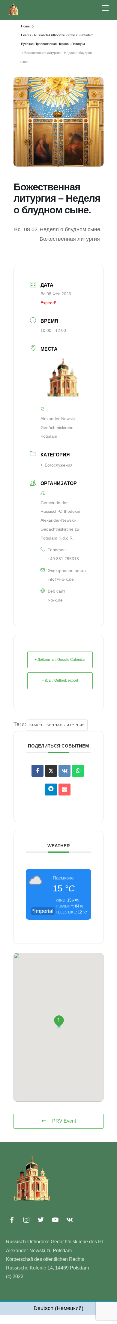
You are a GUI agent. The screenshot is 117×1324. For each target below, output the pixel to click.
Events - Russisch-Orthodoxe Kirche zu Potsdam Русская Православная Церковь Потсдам (57, 39)
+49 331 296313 (63, 558)
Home (25, 26)
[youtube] (55, 1219)
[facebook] (12, 1219)
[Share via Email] (64, 789)
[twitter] (41, 1219)
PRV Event (64, 1120)
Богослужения (59, 465)
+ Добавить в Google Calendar (60, 660)
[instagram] (26, 1219)
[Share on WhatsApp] (78, 771)
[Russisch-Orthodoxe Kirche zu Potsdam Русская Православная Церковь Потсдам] (13, 14)
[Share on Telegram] (51, 789)
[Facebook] (38, 771)
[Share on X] (51, 771)
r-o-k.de (55, 600)
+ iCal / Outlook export (60, 680)
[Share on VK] (64, 771)
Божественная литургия (57, 725)
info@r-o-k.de (61, 579)
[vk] (70, 1219)
